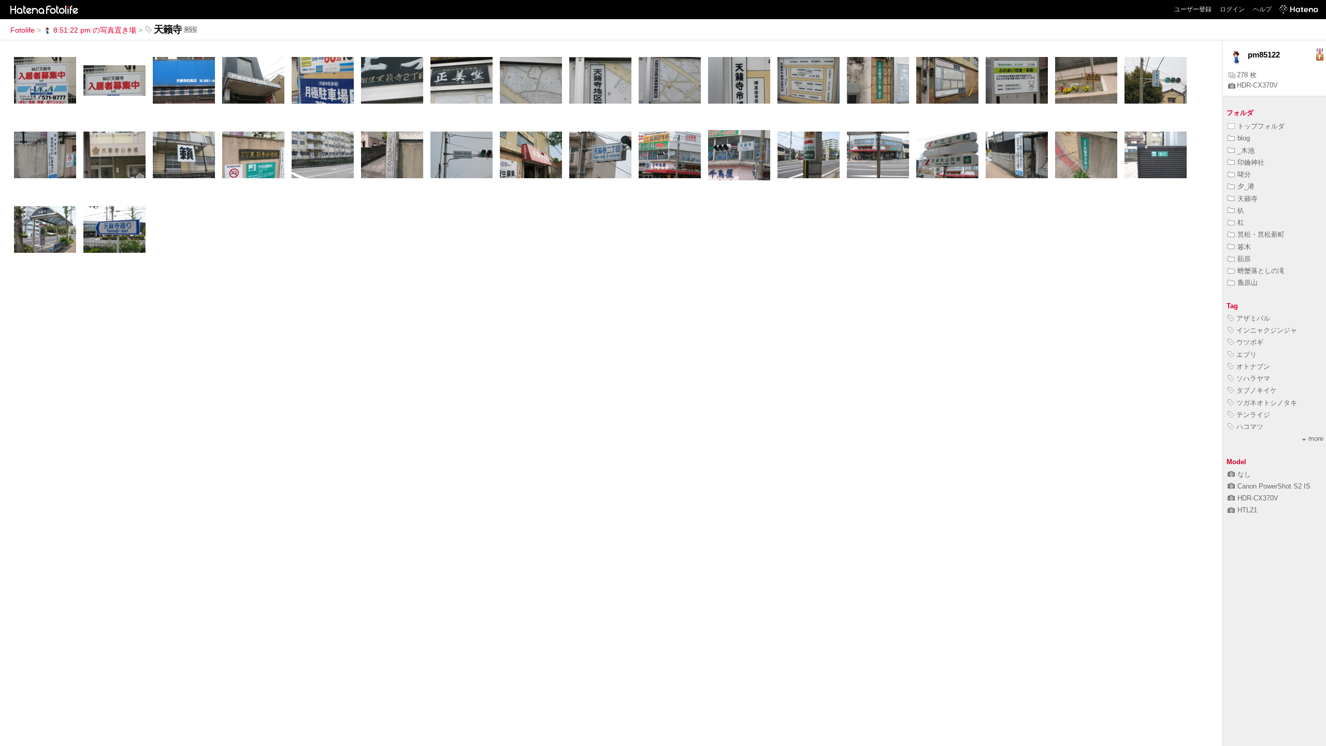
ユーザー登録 (1193, 9)
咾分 (1244, 174)
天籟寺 (1247, 199)
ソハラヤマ (1253, 378)
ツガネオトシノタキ (1266, 403)
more (1315, 438)
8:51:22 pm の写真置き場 (94, 30)
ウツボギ (1249, 342)
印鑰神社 (1250, 162)
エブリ (1246, 354)
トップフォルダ (1261, 126)
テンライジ (1253, 415)
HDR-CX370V (1257, 85)
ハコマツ (1249, 427)
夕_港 (1246, 186)
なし (1244, 474)
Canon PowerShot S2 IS (1273, 486)
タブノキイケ (1256, 390)
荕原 (1244, 259)
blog (1243, 138)
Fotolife (22, 30)
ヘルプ (1262, 9)
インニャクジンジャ (1266, 330)
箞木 (1244, 247)
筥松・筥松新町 (1261, 234)
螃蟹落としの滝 (1261, 271)
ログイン (1232, 9)
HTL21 (1247, 510)
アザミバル (1253, 318)
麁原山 (1247, 282)
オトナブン (1253, 366)
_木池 (1246, 150)
